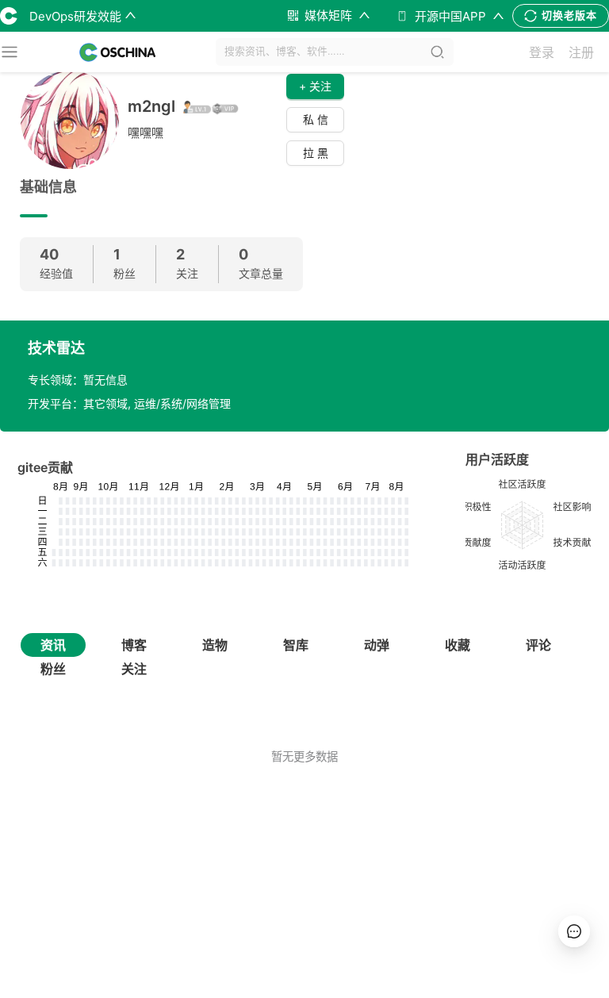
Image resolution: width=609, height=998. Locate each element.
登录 (541, 52)
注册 (581, 52)
